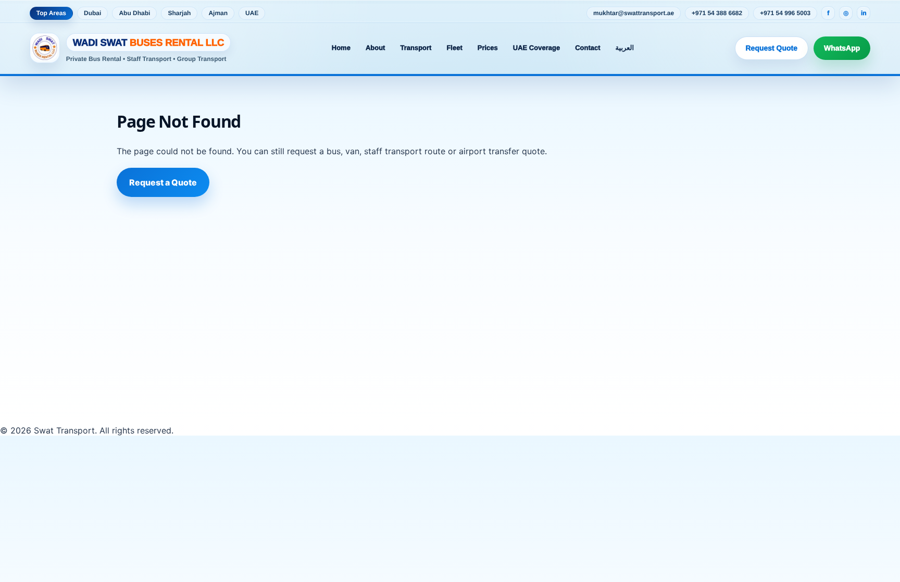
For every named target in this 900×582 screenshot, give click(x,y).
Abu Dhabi (134, 13)
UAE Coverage (536, 48)
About (375, 48)
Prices (488, 48)
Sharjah (179, 13)
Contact (587, 48)
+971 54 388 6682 (717, 13)
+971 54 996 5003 (785, 13)
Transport (415, 48)
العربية (625, 48)
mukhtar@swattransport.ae (633, 13)
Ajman (218, 13)
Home (341, 48)
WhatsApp (842, 48)
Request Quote (772, 48)
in (864, 13)
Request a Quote (163, 182)
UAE (251, 13)
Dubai (92, 13)
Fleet (454, 48)
